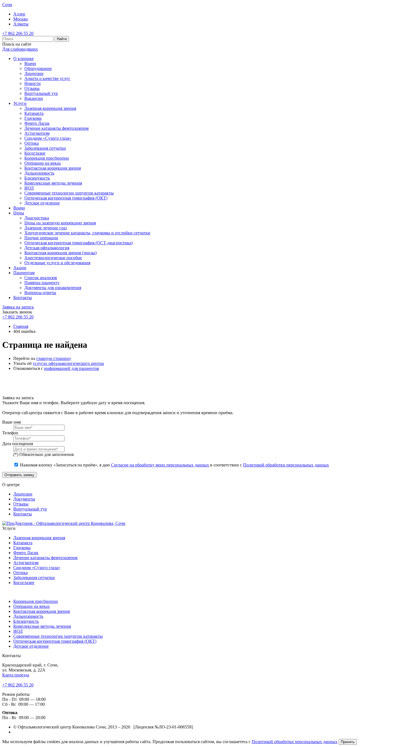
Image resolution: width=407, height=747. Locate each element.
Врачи (30, 63)
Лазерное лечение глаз (45, 227)
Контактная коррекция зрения (52, 168)
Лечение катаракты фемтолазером (56, 128)
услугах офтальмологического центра (68, 363)
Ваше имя (11, 422)
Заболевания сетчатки (45, 148)
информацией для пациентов (71, 368)
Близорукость (37, 178)
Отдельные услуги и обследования (57, 262)
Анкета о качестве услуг (47, 78)
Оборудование (38, 68)
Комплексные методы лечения (53, 183)
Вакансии (33, 98)
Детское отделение (42, 203)
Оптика (31, 143)
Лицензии (33, 73)
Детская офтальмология (46, 247)
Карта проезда (15, 675)
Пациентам (24, 272)
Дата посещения (17, 443)
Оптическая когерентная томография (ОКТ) (65, 198)
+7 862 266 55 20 (18, 33)
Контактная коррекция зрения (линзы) (60, 252)
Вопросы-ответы (40, 292)
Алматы (21, 24)
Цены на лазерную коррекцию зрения (60, 223)
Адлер (19, 14)
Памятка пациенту (42, 282)
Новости (32, 83)
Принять (348, 742)
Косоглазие (34, 153)
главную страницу (53, 358)
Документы (24, 499)
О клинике (23, 58)
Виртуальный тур (41, 93)
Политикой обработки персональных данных (286, 465)
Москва (20, 19)
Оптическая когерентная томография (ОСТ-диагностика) (78, 242)
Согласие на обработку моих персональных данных (160, 465)
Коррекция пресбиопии (46, 158)
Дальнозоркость (39, 173)
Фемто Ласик (37, 123)
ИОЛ (29, 188)
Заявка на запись (18, 307)
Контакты (22, 297)
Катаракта (33, 113)
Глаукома (33, 118)
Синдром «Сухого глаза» (47, 138)
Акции (19, 267)
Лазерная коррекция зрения (50, 108)
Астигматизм (37, 133)
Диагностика (36, 218)
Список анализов (40, 277)
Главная (20, 326)
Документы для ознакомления (52, 287)
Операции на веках (42, 163)
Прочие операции (41, 237)
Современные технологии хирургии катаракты (69, 193)
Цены (18, 213)
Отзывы (32, 88)
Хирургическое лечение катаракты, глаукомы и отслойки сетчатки (87, 232)
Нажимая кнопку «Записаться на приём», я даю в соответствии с (174, 465)
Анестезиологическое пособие (53, 257)
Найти (62, 39)
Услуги (20, 103)
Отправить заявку (19, 475)
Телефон (10, 432)
